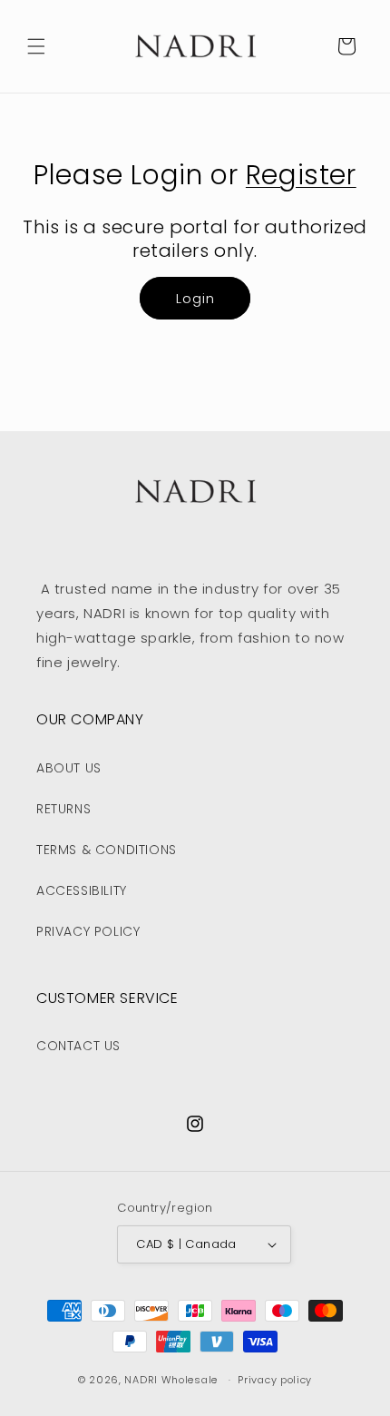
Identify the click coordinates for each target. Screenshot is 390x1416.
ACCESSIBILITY (81, 890)
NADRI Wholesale (171, 1379)
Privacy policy (275, 1379)
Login (195, 298)
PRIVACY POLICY (88, 931)
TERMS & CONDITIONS (106, 850)
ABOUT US (69, 768)
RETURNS (63, 809)
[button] (36, 46)
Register (301, 174)
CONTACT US (78, 1046)
